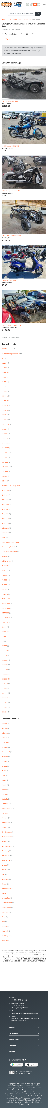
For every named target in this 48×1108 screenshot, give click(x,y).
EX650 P (5, 415)
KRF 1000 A (6, 467)
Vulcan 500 (6, 599)
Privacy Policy (24, 1104)
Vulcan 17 (5, 594)
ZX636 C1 (5, 707)
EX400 (4, 391)
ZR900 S (5, 632)
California (5, 742)
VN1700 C (5, 580)
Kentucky (5, 799)
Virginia (4, 926)
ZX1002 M (5, 660)
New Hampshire (7, 846)
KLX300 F (5, 457)
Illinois (4, 785)
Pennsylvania (6, 888)
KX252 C (5, 476)
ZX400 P (5, 693)
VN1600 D (5, 575)
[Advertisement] (24, 976)
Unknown (5, 556)
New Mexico (6, 855)
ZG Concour (6, 617)
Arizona (5, 738)
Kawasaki (27, 19)
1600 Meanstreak (8, 349)
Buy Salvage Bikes (15, 19)
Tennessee (5, 912)
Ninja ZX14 (5, 518)
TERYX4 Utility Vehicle (9, 551)
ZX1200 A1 (5, 679)
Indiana (4, 789)
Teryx (4, 537)
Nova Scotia (6, 860)
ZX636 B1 (5, 702)
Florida (4, 761)
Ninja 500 (5, 500)
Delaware (5, 756)
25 (27, 34)
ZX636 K (5, 712)
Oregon (4, 884)
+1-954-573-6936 (19, 1000)
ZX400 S (5, 698)
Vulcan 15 (5, 589)
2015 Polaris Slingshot (10, 101)
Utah (3, 921)
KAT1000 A (6, 424)
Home (4, 19)
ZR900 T (5, 636)
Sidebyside (5, 533)
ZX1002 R (5, 665)
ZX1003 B (5, 674)
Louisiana (5, 804)
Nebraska (5, 841)
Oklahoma (5, 879)
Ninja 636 (5, 509)
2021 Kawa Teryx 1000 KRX (11, 353)
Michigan (5, 818)
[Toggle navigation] (44, 4)
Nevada (4, 865)
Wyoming (5, 940)
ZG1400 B (5, 622)
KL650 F (5, 429)
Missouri (5, 827)
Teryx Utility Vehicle (9, 547)
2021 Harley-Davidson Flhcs (12, 190)
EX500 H (5, 401)
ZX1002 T (5, 669)
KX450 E (5, 481)
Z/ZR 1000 (5, 613)
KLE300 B (5, 434)
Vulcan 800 (6, 603)
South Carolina (7, 903)
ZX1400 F (5, 684)
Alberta (4, 723)
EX (3, 386)
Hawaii (4, 771)
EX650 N (5, 410)
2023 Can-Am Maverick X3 (11, 235)
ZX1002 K (5, 650)
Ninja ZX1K (5, 523)
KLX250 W (5, 448)
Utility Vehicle (7, 561)
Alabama (5, 728)
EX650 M (5, 405)
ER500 (4, 377)
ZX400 (4, 688)
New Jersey (5, 851)
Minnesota (5, 822)
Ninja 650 (5, 514)
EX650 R (5, 419)
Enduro (4, 368)
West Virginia (6, 936)
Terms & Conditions (32, 1102)
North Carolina (7, 837)
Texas (4, 917)
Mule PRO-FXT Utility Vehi (11, 485)
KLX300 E (5, 453)
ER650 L (5, 382)
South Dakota (6, 907)
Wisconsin (5, 931)
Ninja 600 (5, 504)
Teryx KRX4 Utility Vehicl (10, 542)
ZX (3, 641)
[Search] (38, 14)
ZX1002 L (5, 655)
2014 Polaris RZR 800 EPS (11, 325)
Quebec (4, 893)
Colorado (5, 747)
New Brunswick (7, 832)
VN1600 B (5, 570)
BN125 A (4, 363)
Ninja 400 (5, 495)
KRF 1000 (5, 462)
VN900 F (5, 585)
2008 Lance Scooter (9, 280)
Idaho (4, 780)
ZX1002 (4, 646)
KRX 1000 (5, 471)
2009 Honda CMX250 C (10, 146)
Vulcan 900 (6, 608)
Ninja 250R (5, 490)
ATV (3, 358)
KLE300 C (5, 438)
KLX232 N (5, 443)
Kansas (4, 794)
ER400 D (5, 372)
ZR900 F (5, 627)
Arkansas (5, 733)
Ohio (3, 874)
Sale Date (14, 34)
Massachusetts (7, 808)
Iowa (3, 775)
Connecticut (6, 752)
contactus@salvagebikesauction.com (24, 1013)
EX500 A (5, 396)
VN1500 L (5, 566)
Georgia (4, 766)
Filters (7, 39)
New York (5, 870)
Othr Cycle (5, 528)
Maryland (5, 813)
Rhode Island (6, 898)
